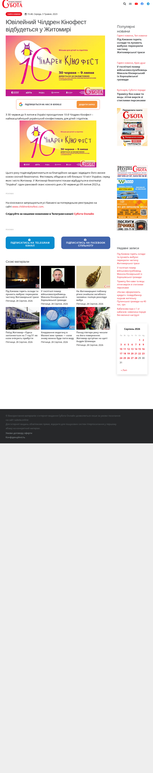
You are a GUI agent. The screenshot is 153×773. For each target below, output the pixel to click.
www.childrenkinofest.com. (28, 206)
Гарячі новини (125, 35)
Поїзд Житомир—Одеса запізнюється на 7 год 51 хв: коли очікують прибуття (22, 335)
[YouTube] (136, 3)
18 (124, 353)
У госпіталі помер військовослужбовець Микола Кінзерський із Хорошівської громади (54, 295)
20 (132, 353)
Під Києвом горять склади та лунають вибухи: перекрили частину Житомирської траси (22, 294)
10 (121, 348)
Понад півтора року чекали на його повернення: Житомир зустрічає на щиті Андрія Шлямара (91, 337)
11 (124, 348)
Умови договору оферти (19, 433)
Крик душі (139, 62)
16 (143, 348)
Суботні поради (137, 89)
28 (136, 357)
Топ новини (140, 35)
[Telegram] (148, 3)
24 (121, 357)
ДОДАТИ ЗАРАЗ (87, 104)
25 (124, 357)
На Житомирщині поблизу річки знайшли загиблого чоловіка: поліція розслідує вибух (91, 295)
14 (136, 348)
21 (136, 353)
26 (128, 357)
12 (128, 348)
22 (139, 353)
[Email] (130, 3)
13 (132, 348)
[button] (125, 3)
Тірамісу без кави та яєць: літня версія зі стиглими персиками (131, 97)
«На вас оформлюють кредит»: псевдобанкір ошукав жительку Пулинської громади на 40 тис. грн (131, 298)
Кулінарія (122, 89)
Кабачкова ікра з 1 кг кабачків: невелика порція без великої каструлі (131, 311)
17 (121, 353)
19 (128, 353)
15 (139, 348)
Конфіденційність (15, 437)
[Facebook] (142, 3)
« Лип (124, 370)
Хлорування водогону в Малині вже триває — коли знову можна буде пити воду (57, 335)
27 (132, 357)
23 (143, 353)
